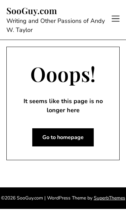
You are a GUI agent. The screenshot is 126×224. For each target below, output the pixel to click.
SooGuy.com (31, 10)
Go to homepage (63, 137)
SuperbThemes (109, 198)
